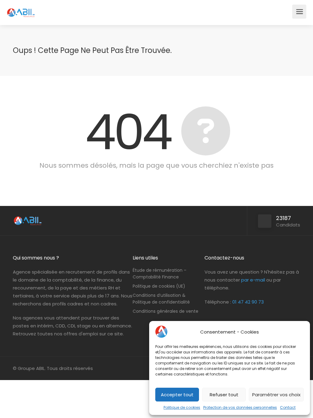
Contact (288, 407)
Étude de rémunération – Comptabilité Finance (159, 273)
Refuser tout (224, 394)
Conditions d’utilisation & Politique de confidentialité (161, 298)
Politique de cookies (182, 407)
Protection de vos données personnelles (240, 407)
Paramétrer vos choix (276, 394)
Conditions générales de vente (165, 311)
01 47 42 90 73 (248, 302)
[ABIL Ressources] (21, 9)
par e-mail (253, 280)
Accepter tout (177, 394)
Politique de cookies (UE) (159, 286)
